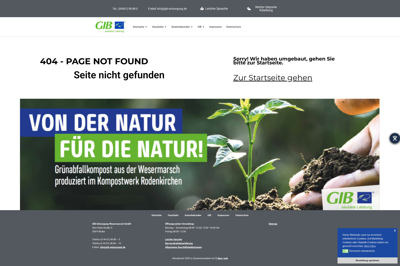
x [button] (395, 230)
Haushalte (173, 215)
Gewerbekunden (193, 215)
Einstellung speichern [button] (367, 260)
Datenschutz (242, 215)
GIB (209, 215)
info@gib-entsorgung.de (112, 247)
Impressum (223, 215)
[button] (345, 251)
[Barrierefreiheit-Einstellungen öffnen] (395, 138)
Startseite (156, 215)
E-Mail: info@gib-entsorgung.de (167, 8)
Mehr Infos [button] (370, 246)
